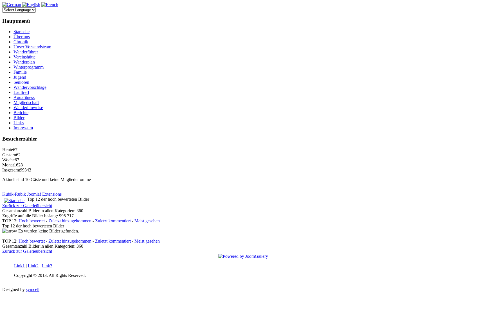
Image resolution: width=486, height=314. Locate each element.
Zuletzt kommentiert (113, 220)
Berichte (21, 112)
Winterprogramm (29, 67)
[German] (11, 4)
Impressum (23, 127)
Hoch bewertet (32, 220)
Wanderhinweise (28, 107)
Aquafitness (24, 97)
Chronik (21, 41)
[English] (31, 4)
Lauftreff (21, 92)
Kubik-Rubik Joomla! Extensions (32, 194)
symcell (32, 289)
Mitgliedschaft (26, 102)
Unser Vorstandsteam (32, 46)
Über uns (22, 36)
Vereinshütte (24, 57)
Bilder (19, 117)
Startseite (22, 31)
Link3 (47, 265)
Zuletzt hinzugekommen (69, 220)
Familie (20, 72)
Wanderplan (24, 62)
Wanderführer (26, 51)
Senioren (21, 82)
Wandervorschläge (30, 87)
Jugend (20, 77)
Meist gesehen (147, 220)
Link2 (33, 265)
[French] (49, 4)
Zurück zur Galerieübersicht (27, 205)
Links (19, 122)
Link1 (19, 265)
